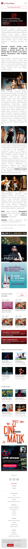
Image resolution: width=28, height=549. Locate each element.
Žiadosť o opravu (14, 526)
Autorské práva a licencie (14, 536)
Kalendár (14, 486)
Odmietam (17, 545)
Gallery (14, 515)
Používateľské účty (14, 509)
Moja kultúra (14, 483)
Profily (14, 488)
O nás (14, 495)
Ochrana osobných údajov (14, 520)
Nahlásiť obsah (14, 524)
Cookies (14, 522)
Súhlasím (10, 545)
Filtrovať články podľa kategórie (14, 7)
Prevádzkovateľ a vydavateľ (14, 497)
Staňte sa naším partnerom (14, 501)
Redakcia (14, 532)
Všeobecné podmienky (14, 507)
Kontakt (14, 499)
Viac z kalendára (22, 295)
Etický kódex (14, 534)
